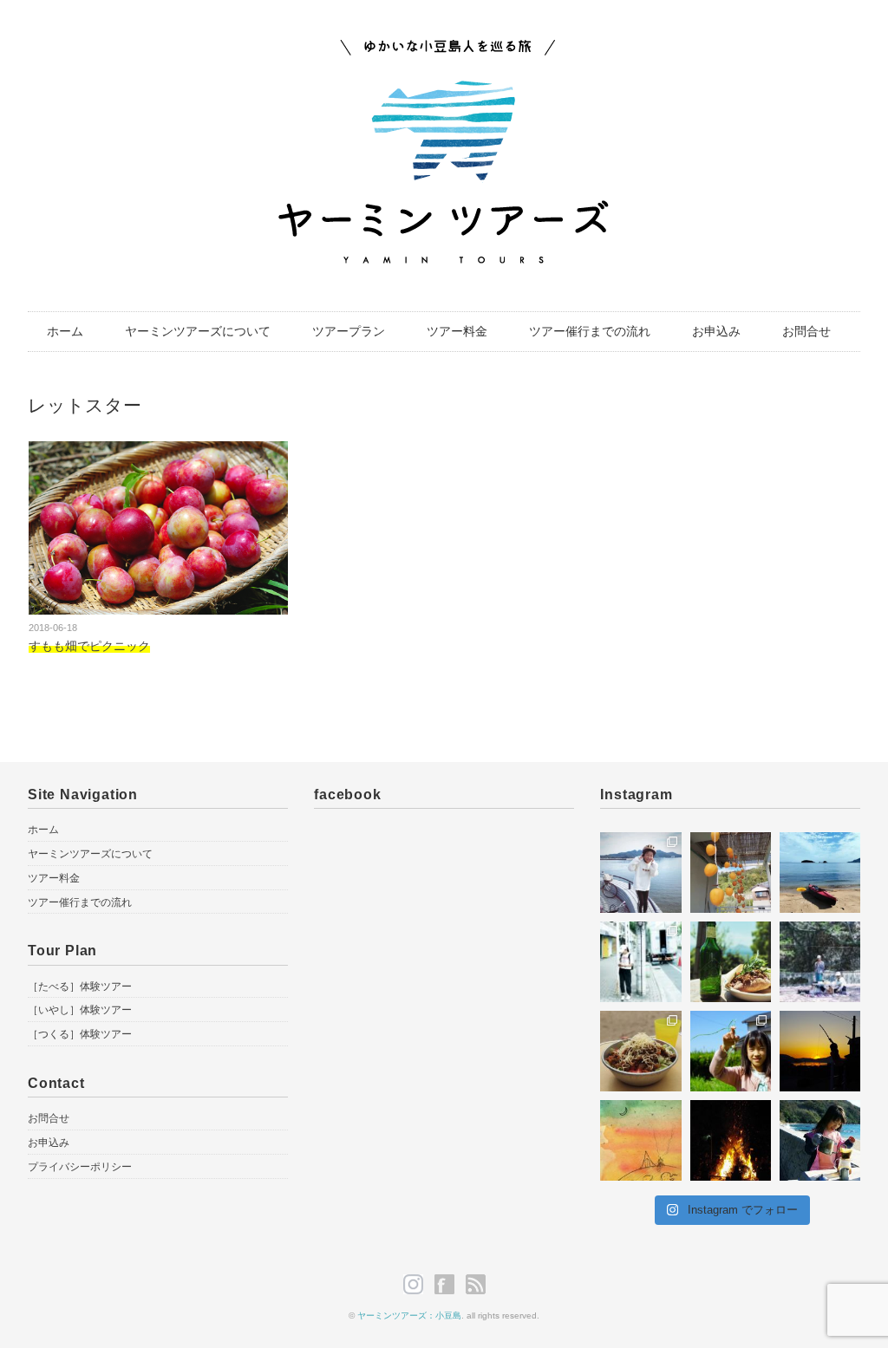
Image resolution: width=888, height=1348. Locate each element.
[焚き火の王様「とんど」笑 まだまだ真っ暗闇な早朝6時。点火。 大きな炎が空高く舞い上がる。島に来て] (730, 1140)
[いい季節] (730, 872)
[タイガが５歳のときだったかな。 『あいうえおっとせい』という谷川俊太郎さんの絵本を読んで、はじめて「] (640, 1140)
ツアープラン (348, 331)
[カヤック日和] (820, 872)
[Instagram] (417, 1285)
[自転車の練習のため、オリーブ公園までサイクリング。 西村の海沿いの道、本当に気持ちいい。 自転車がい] (640, 872)
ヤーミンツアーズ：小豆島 (409, 1315)
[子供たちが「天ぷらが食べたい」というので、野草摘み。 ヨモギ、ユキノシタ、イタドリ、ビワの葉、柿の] (730, 1051)
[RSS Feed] (476, 1285)
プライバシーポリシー (80, 1167)
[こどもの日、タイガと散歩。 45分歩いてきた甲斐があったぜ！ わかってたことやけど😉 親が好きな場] (730, 961)
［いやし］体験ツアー (80, 1010)
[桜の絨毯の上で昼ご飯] (820, 961)
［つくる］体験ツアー (80, 1034)
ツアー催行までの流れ (589, 331)
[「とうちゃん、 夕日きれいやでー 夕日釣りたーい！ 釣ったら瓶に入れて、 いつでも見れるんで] (820, 1051)
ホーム (65, 331)
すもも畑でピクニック (89, 646)
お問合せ (806, 331)
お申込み (716, 331)
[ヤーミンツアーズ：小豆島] (444, 50)
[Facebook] (448, 1285)
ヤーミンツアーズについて (198, 331)
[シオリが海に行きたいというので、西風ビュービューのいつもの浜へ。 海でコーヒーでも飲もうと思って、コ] (820, 1140)
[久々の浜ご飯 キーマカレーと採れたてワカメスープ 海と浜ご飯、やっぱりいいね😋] (640, 1051)
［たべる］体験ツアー (80, 986)
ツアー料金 (457, 331)
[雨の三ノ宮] (640, 961)
